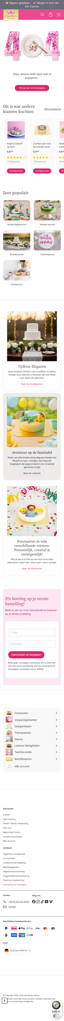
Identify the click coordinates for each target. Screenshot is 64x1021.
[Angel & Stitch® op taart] (16, 142)
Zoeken (6, 814)
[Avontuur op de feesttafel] (32, 422)
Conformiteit (9, 858)
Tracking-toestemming (13, 880)
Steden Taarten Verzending (15, 823)
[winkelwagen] (50, 14)
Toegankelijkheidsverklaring (16, 876)
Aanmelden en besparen (26, 654)
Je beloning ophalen (12, 836)
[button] (4, 1001)
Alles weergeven (52, 109)
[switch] (56, 1016)
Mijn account (9, 841)
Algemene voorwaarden (14, 854)
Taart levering (9, 819)
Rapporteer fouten (11, 832)
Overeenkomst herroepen (15, 884)
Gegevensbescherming (14, 871)
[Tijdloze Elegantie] (32, 336)
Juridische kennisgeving (14, 862)
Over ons (7, 828)
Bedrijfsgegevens (11, 867)
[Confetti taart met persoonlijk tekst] (42, 142)
